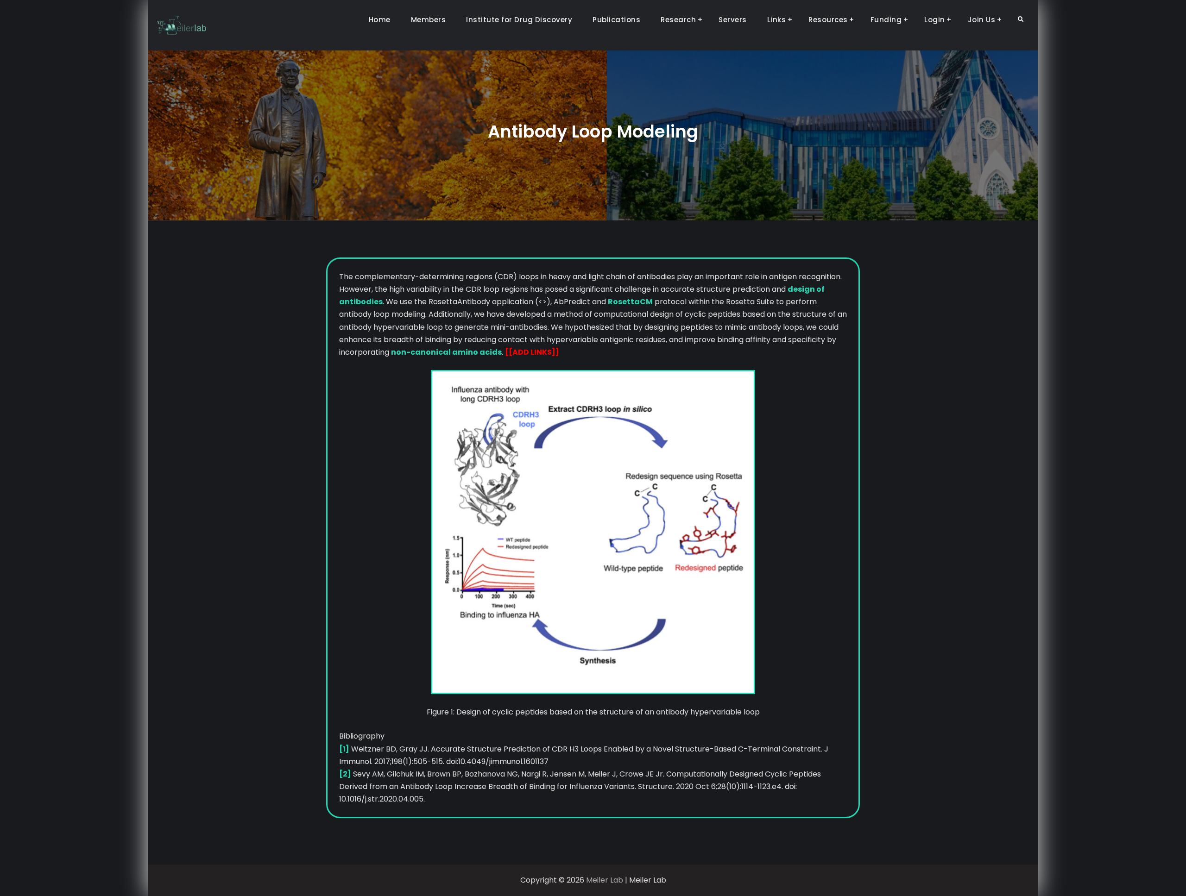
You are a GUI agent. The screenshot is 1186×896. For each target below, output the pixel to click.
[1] (344, 749)
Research (678, 20)
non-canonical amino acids (446, 352)
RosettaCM (630, 301)
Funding (886, 20)
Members (428, 20)
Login (934, 20)
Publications (616, 20)
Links (776, 20)
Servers (733, 20)
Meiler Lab (604, 880)
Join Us (982, 20)
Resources (828, 20)
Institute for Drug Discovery (519, 20)
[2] (345, 774)
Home (380, 20)
